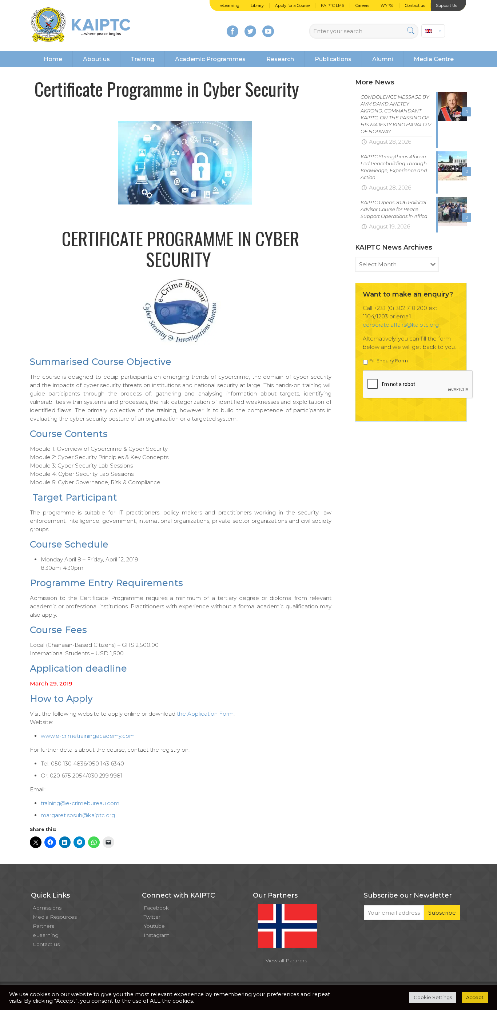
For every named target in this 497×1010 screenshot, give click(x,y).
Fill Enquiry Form (388, 360)
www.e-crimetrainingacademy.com (88, 735)
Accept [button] (475, 997)
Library (257, 5)
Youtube (154, 926)
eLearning (229, 5)
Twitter (152, 917)
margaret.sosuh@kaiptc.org (78, 815)
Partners (43, 926)
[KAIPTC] (80, 25)
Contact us (415, 5)
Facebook (156, 908)
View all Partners (286, 960)
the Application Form (205, 713)
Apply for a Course (292, 5)
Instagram (157, 935)
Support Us (446, 5)
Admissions (47, 908)
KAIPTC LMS (332, 5)
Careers (362, 5)
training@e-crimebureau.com (80, 803)
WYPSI (387, 5)
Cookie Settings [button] (433, 997)
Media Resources (55, 917)
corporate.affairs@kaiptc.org (401, 324)
